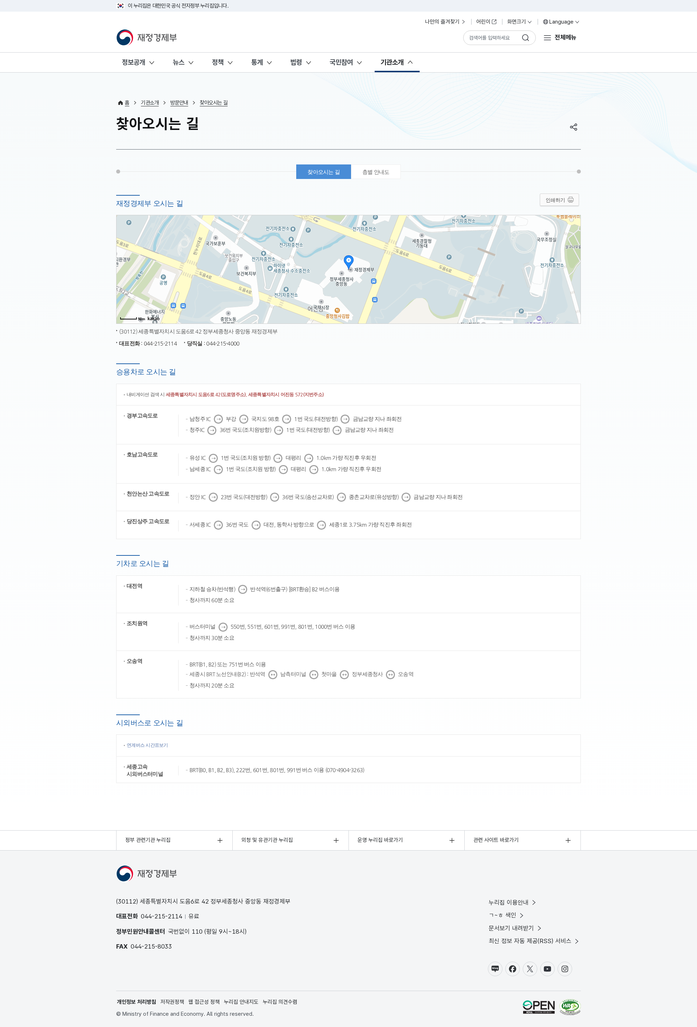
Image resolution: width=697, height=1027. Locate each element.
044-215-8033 (151, 946)
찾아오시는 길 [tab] (323, 172)
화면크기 (516, 22)
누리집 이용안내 (509, 902)
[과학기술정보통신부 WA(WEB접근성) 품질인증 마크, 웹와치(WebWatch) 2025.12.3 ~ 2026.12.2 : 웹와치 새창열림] (570, 1008)
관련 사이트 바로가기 (496, 840)
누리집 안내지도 (241, 1002)
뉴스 (178, 62)
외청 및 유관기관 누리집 (267, 840)
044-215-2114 (161, 916)
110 (197, 931)
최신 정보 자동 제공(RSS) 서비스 (530, 941)
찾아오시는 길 (214, 102)
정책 (218, 62)
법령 (296, 62)
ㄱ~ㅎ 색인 (502, 915)
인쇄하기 (555, 200)
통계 (257, 62)
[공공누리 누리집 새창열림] (538, 1008)
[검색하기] (525, 37)
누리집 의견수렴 (280, 1002)
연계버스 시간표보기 (147, 745)
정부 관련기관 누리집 (148, 840)
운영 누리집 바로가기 (380, 840)
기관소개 (392, 62)
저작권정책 (172, 1002)
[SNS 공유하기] (573, 127)
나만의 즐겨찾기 (442, 22)
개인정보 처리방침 (136, 1002)
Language (561, 22)
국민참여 (341, 62)
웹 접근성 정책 (204, 1002)
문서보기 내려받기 (511, 928)
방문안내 (179, 102)
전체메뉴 (565, 37)
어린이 (483, 22)
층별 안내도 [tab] (376, 172)
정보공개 (133, 62)
